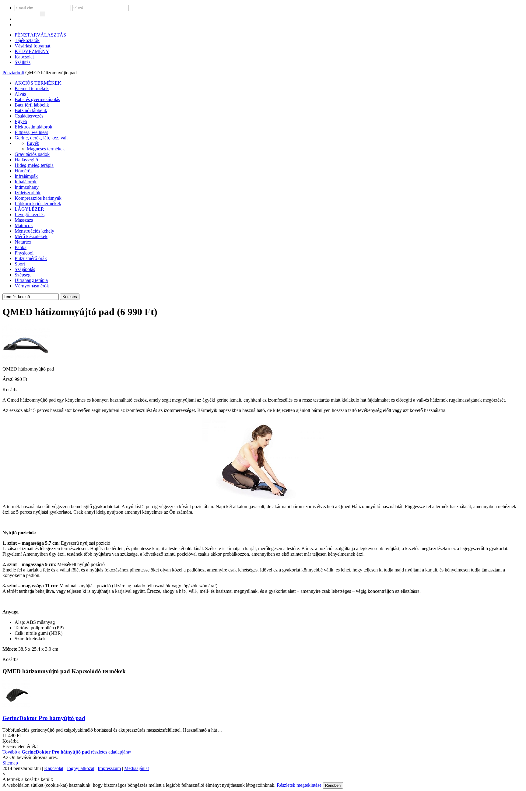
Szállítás (22, 62)
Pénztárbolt (13, 72)
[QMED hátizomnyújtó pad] (26, 364)
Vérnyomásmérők (32, 285)
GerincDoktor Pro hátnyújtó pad (43, 718)
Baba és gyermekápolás (37, 99)
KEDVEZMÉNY (32, 51)
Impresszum (109, 768)
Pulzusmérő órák (31, 258)
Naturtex (23, 241)
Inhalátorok (26, 181)
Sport (20, 263)
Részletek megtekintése (299, 785)
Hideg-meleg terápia (34, 165)
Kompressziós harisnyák (38, 198)
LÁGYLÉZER (29, 209)
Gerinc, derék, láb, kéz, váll (41, 137)
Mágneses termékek (46, 148)
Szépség (22, 274)
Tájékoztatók (27, 40)
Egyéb (21, 121)
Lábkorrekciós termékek (38, 203)
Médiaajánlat (136, 768)
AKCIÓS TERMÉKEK (38, 83)
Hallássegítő (26, 159)
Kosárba (10, 389)
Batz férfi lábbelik (32, 104)
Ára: (6, 379)
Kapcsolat (24, 56)
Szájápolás (25, 269)
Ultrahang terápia (31, 280)
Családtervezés (29, 115)
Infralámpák (26, 176)
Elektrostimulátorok (33, 126)
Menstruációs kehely (34, 231)
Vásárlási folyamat (32, 45)
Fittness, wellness (31, 132)
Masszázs (24, 220)
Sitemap (10, 762)
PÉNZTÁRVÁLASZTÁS (40, 34)
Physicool (24, 252)
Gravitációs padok (32, 154)
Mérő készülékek (31, 236)
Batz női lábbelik (31, 110)
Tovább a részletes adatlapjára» (67, 751)
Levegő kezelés (29, 214)
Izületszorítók (27, 192)
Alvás (20, 94)
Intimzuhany (27, 187)
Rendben (333, 785)
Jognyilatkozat (80, 768)
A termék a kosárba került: (27, 779)
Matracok (24, 225)
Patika (20, 247)
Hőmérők (24, 170)
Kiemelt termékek (32, 88)
